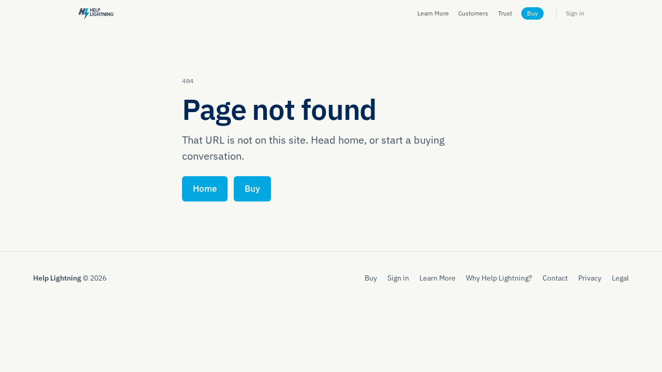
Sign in (575, 13)
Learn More (433, 13)
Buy (532, 13)
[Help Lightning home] (96, 13)
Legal (620, 278)
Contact (555, 278)
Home (205, 188)
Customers (473, 13)
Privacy (589, 278)
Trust (505, 13)
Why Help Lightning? (499, 278)
